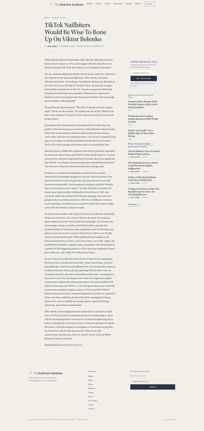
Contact (91, 409)
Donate (150, 4)
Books (108, 4)
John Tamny (92, 401)
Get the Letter (144, 78)
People (128, 4)
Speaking (118, 4)
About (138, 4)
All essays (134, 204)
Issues (99, 4)
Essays (89, 4)
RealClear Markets (72, 344)
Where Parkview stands (140, 143)
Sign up (152, 387)
